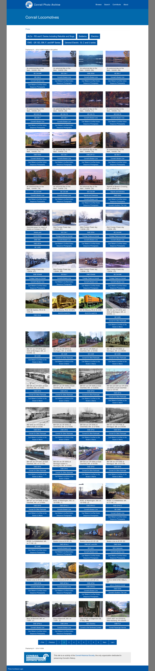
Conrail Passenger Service (117, 627)
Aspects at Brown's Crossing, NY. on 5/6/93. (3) (117, 187)
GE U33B (117, 317)
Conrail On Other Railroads (117, 321)
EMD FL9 (117, 624)
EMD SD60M (37, 274)
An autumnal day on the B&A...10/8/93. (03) (35, 69)
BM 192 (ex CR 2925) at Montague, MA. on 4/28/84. (116, 350)
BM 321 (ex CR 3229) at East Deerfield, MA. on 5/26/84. (90, 386)
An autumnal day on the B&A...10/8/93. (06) (115, 69)
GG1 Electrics (90, 624)
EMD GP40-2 (64, 506)
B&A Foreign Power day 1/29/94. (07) (35, 270)
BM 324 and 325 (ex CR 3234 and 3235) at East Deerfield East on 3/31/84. (117, 387)
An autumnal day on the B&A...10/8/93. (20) (88, 187)
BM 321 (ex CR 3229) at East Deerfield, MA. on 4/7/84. (63, 386)
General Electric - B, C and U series (80, 42)
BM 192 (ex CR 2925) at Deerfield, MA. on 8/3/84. (89, 350)
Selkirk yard (37, 232)
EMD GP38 (37, 583)
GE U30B (37, 247)
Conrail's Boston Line (37, 81)
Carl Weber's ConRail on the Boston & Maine (117, 325)
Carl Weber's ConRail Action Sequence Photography (37, 86)
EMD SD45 (117, 544)
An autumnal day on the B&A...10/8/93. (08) (61, 110)
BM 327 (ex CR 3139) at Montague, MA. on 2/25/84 (116, 425)
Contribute (117, 4)
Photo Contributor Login (15, 669)
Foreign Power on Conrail (64, 236)
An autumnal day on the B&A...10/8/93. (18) (35, 187)
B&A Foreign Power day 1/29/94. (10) (88, 270)
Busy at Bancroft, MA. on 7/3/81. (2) (62, 619)
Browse (99, 4)
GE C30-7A (37, 114)
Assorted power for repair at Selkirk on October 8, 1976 (37, 228)
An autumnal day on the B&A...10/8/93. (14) (61, 150)
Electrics (94, 36)
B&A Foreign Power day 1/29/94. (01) (62, 228)
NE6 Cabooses (117, 548)
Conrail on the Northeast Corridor (90, 627)
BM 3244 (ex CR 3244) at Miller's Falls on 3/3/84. (36, 425)
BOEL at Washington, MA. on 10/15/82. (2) (90, 501)
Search (107, 4)
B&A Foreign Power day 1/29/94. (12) (115, 270)
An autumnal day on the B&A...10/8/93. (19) (61, 187)
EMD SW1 (37, 240)
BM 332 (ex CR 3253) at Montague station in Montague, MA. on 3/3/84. (62, 463)
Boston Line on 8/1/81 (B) (89, 541)
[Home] (29, 4)
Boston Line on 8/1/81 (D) (116, 541)
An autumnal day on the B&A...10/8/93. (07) (35, 110)
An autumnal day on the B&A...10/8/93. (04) (61, 69)
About (126, 4)
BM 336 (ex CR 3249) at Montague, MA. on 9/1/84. (116, 462)
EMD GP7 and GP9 (91, 544)
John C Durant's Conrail (117, 585)
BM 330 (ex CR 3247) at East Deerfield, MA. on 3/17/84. (37, 462)
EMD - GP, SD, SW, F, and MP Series (43, 42)
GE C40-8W (37, 73)
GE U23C (91, 548)
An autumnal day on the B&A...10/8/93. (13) (35, 150)
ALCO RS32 (37, 236)
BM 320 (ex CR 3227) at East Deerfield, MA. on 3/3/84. (37, 386)
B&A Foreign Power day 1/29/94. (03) (88, 228)
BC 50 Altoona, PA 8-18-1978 (64, 310)
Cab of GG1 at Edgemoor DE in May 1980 (90, 619)
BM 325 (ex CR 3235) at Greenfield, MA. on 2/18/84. (63, 425)
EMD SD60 (37, 155)
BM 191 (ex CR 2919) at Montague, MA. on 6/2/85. (62, 350)
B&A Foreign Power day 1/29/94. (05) (115, 228)
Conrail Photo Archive (47, 4)
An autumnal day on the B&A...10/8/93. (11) (88, 110)
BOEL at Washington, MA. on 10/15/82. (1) (63, 501)
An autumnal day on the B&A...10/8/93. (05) (88, 69)
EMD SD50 (90, 73)
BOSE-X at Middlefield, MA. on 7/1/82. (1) (117, 501)
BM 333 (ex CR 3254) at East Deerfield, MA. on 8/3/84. (90, 462)
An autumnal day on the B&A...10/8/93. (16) (115, 150)
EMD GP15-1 (91, 155)
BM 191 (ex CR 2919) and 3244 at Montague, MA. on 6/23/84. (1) (116, 312)
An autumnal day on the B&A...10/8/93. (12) (115, 110)
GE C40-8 (37, 77)
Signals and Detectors (91, 195)
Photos (27, 29)
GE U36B (117, 509)
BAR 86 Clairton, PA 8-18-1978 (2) (36, 311)
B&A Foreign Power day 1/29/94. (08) (62, 270)
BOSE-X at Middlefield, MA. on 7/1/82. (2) (37, 542)
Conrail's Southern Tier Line (117, 205)
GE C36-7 (64, 73)
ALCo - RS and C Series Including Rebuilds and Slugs (50, 36)
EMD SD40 (37, 315)
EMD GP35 (37, 243)
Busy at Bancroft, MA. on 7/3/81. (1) (36, 619)
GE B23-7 (117, 73)
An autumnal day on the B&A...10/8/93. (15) (88, 150)
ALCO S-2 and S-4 (64, 313)
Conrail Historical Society (85, 655)
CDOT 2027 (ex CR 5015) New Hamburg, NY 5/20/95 (116, 619)
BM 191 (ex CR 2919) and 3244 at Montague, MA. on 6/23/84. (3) (36, 351)
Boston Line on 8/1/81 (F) (62, 580)
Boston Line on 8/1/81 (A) (62, 541)
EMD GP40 (37, 391)
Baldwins (83, 36)
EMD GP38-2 (64, 583)
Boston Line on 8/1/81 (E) (36, 580)
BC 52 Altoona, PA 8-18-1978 (90, 310)
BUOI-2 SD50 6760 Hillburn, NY (117, 581)
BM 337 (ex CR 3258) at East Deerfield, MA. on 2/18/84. (37, 501)
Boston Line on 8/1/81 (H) (89, 580)
